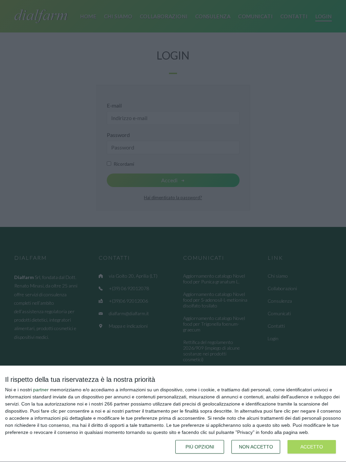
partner (41, 389)
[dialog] (173, 414)
